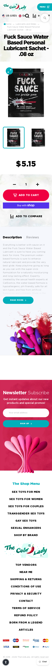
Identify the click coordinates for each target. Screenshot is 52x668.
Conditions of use (26, 587)
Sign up (24, 423)
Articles (26, 630)
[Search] (27, 16)
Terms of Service (26, 608)
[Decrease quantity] (14, 184)
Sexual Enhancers (26, 528)
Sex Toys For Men (26, 492)
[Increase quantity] (37, 184)
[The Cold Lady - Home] (19, 7)
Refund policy (26, 615)
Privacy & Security (25, 594)
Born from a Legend (26, 623)
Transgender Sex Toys (26, 514)
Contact (26, 601)
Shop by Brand (26, 535)
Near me (26, 572)
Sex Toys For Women (26, 499)
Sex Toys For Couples (26, 506)
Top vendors (26, 565)
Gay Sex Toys (26, 521)
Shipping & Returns (26, 579)
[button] (43, 7)
